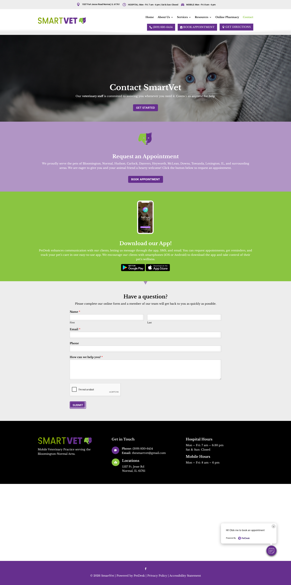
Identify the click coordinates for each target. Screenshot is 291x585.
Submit (78, 405)
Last (149, 322)
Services (182, 17)
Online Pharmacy (227, 17)
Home (150, 17)
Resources (201, 17)
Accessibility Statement (185, 575)
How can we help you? (86, 357)
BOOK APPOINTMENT (145, 179)
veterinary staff (92, 96)
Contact (248, 17)
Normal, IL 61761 (133, 470)
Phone (74, 343)
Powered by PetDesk (131, 575)
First (72, 322)
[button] (271, 551)
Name (75, 311)
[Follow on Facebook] (145, 568)
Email (75, 329)
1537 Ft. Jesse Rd (133, 466)
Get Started (145, 107)
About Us (164, 17)
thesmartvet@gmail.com (149, 453)
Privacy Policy (157, 575)
